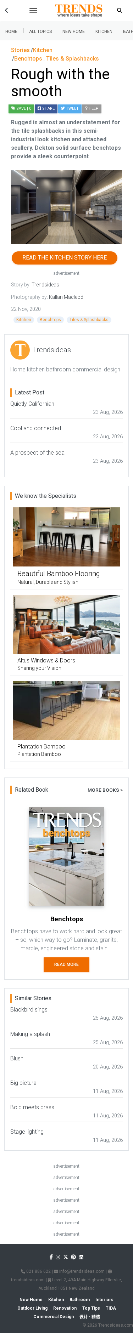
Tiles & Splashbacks (89, 319)
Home (11, 31)
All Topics (40, 31)
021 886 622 (38, 1271)
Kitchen (103, 31)
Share (48, 108)
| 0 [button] (23, 108)
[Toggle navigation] (33, 10)
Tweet (72, 108)
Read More (66, 964)
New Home (73, 31)
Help (93, 108)
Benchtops (50, 319)
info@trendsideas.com (81, 1271)
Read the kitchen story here (64, 257)
